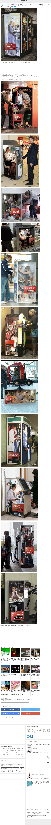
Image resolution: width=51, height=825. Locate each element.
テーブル (19, 765)
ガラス (2, 765)
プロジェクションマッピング (6, 767)
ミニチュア (22, 767)
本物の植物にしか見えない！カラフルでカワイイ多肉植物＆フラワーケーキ (13, 756)
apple (3, 764)
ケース (5, 765)
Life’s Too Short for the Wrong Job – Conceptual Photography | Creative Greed (16, 625)
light (17, 764)
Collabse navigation (49, 1)
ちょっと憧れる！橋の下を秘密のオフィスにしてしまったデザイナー (13, 750)
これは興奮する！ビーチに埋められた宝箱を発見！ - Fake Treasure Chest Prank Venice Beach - (35, 677)
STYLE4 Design (25, 1)
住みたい (7, 768)
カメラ (23, 764)
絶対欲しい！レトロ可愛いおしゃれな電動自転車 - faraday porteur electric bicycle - (15, 702)
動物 (12, 768)
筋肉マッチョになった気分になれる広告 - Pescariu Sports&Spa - (25, 675)
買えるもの (13, 771)
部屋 (19, 771)
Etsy (4, 764)
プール (13, 767)
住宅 (10, 768)
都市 (21, 771)
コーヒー (13, 765)
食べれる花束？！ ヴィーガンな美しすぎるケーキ (11, 752)
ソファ (16, 765)
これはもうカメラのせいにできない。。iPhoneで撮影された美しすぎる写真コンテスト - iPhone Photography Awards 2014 (41, 782)
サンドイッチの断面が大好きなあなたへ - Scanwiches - (48, 757)
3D (1, 764)
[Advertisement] (11, 68)
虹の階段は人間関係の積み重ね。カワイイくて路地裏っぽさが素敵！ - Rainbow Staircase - (16, 699)
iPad (8, 764)
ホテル (18, 767)
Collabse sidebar (1, 1)
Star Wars (20, 764)
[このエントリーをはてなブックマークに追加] (15, 7)
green (6, 764)
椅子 (22, 768)
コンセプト (9, 765)
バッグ (23, 765)
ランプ (2, 768)
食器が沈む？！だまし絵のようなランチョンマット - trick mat (37, 817)
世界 (5, 768)
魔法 (22, 771)
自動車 (4, 771)
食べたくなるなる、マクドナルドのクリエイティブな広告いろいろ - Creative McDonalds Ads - (15, 661)
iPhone (11, 764)
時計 (16, 768)
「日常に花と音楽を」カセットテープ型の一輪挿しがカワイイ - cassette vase (13, 754)
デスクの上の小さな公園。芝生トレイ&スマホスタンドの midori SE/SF (13, 748)
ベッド (16, 767)
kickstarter (14, 764)
